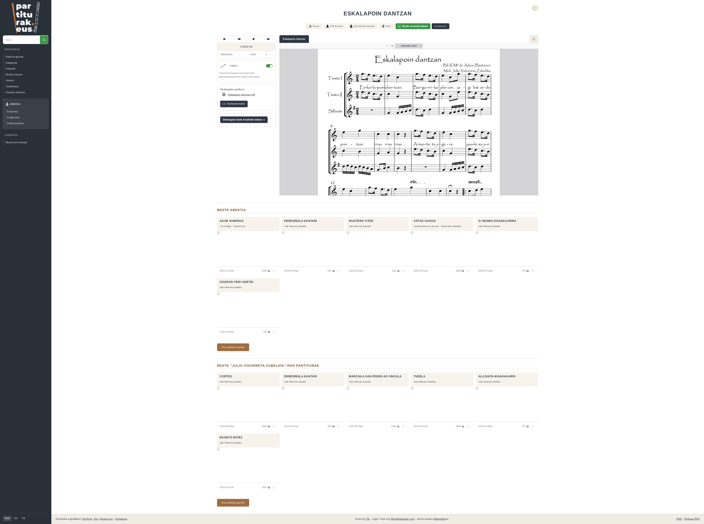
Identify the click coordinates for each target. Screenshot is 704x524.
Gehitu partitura (15, 123)
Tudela (420, 376)
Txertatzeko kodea (236, 104)
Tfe (368, 519)
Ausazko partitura (15, 92)
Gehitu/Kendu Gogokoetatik (535, 8)
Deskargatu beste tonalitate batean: (243, 119)
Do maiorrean (440, 26)
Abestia (316, 26)
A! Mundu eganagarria (497, 220)
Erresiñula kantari (300, 220)
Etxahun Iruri (239, 226)
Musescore (106, 519)
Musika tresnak (14, 74)
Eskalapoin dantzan (294, 39)
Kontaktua (121, 519)
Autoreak (10, 68)
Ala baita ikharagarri (496, 376)
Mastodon (439, 519)
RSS (679, 519)
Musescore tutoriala (16, 142)
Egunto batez (231, 437)
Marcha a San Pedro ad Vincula (375, 376)
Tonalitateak (12, 86)
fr (23, 518)
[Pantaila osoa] (534, 39)
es (15, 518)
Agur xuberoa (232, 220)
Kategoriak (11, 62)
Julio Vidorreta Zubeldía (364, 26)
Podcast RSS (692, 519)
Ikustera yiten (361, 220)
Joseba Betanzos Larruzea (426, 226)
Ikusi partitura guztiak (233, 347)
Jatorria (10, 80)
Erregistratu (13, 117)
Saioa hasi (12, 111)
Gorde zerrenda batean (415, 26)
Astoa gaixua (425, 220)
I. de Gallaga (225, 226)
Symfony (87, 519)
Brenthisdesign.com (402, 519)
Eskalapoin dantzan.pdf (241, 94)
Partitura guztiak (14, 57)
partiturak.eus (26, 17)
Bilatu (44, 40)
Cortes (226, 376)
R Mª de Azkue (336, 26)
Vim (96, 519)
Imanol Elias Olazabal (451, 226)
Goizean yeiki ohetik (237, 282)
